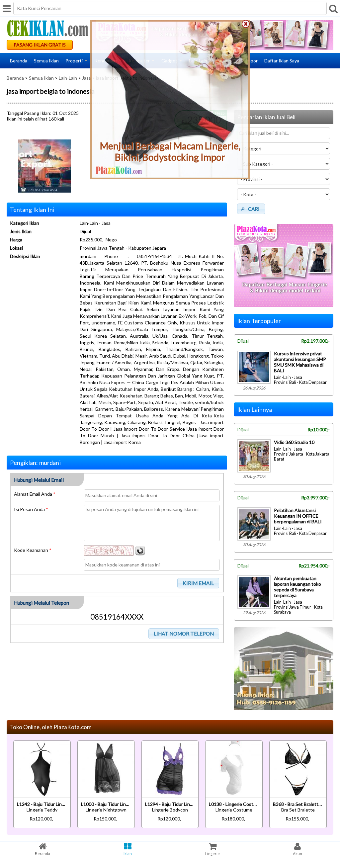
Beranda (18, 60)
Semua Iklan (46, 60)
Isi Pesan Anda (31, 509)
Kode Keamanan (32, 550)
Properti (74, 60)
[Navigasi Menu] (6, 8)
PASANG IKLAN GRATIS (40, 44)
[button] (198, 583)
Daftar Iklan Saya (281, 60)
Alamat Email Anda (34, 494)
